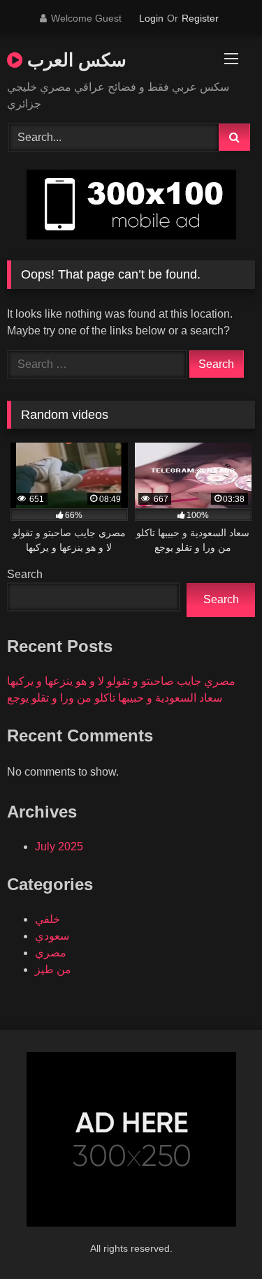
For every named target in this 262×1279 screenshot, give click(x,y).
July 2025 (59, 846)
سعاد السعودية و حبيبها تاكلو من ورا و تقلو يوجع (114, 698)
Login (151, 18)
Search (25, 574)
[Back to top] (218, 1237)
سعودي (52, 936)
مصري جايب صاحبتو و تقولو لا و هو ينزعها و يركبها (121, 681)
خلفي (47, 919)
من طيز (53, 969)
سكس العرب (74, 59)
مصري (50, 953)
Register (200, 18)
